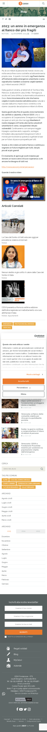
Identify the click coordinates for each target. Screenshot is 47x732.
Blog (16, 654)
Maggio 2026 (7, 511)
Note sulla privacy (34, 719)
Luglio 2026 (6, 503)
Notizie (5, 34)
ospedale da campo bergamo (29, 483)
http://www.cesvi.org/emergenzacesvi (18, 167)
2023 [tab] (38, 531)
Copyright (7, 719)
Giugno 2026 (7, 507)
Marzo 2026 (6, 520)
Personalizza (22, 388)
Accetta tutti (23, 381)
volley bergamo (28, 487)
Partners (21, 721)
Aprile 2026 (6, 516)
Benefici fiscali (11, 721)
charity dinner (9, 483)
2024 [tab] (23, 531)
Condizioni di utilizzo (19, 719)
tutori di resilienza (10, 487)
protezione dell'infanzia (24, 324)
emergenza (7, 324)
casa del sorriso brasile (20, 480)
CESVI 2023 (7, 327)
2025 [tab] (9, 531)
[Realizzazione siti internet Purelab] (23, 726)
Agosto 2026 (7, 498)
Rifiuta (23, 394)
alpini (5, 480)
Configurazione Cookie (34, 721)
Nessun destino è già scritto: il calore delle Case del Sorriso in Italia (23, 275)
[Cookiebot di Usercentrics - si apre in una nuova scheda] (34, 336)
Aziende (18, 666)
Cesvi (36, 34)
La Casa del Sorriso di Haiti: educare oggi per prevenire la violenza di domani (20, 240)
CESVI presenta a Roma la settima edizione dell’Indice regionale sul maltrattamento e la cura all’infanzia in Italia (22, 311)
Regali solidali (20, 648)
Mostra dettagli (33, 374)
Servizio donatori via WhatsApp (26, 693)
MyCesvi (18, 660)
